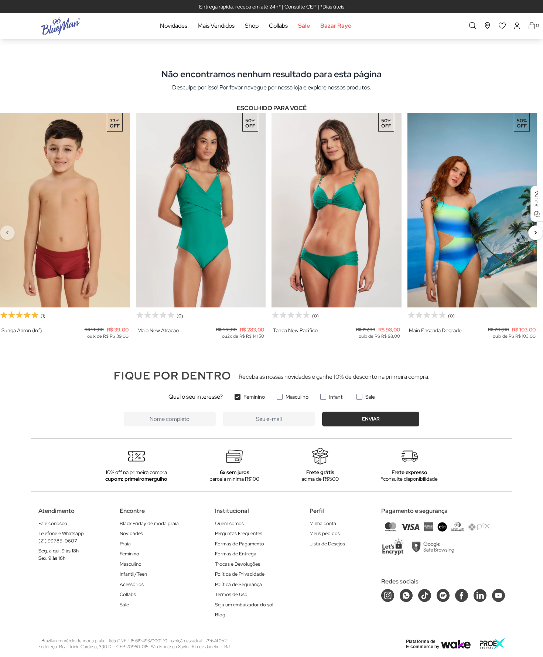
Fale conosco (52, 523)
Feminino (254, 397)
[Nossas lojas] (487, 25)
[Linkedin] (480, 595)
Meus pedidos (325, 533)
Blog (220, 615)
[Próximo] (535, 232)
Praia (125, 544)
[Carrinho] (531, 25)
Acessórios (132, 584)
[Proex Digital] (492, 643)
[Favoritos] (502, 25)
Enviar (371, 419)
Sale (304, 26)
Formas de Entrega (235, 554)
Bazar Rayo (336, 26)
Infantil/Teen (133, 574)
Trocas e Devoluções (237, 564)
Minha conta (323, 523)
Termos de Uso (231, 594)
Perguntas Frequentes (238, 533)
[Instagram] (387, 595)
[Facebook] (461, 595)
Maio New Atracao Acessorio (158, 330)
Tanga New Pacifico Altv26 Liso (295, 330)
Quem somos (229, 523)
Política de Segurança (238, 584)
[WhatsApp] (406, 595)
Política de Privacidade (239, 574)
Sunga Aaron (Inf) (21, 330)
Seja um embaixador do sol (244, 605)
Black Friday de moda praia (149, 523)
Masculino (297, 397)
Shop (252, 26)
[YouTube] (498, 595)
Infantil (337, 397)
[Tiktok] (424, 595)
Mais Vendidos (216, 26)
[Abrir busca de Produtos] (472, 25)
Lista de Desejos (327, 544)
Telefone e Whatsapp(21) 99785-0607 (61, 537)
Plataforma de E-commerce (421, 644)
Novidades (173, 26)
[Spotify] (443, 595)
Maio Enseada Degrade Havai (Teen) (435, 330)
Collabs (278, 26)
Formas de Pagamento (239, 544)
